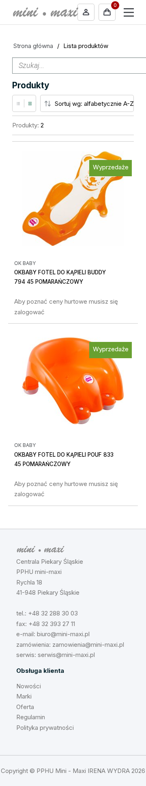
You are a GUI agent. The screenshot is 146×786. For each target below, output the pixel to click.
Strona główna (33, 46)
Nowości (28, 686)
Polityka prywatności (45, 727)
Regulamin (30, 717)
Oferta (25, 707)
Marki (24, 696)
